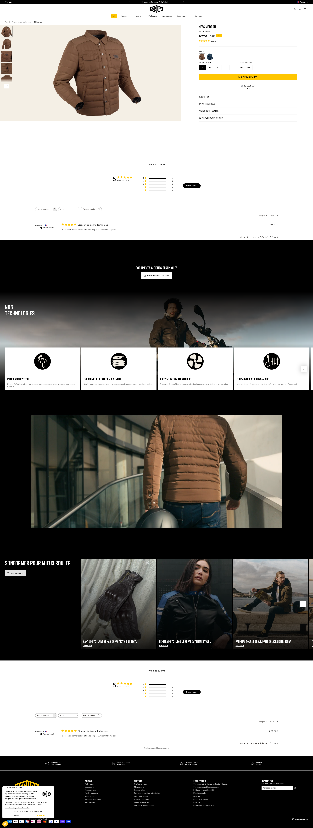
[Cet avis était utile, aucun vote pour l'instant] (270, 237)
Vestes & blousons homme (21, 22)
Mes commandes (141, 796)
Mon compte (139, 787)
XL (225, 68)
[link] (121, 763)
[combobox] (68, 209)
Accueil (7, 22)
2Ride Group (90, 796)
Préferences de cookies (299, 819)
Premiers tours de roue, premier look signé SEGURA (263, 641)
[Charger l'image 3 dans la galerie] (6, 68)
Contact (8, 2)
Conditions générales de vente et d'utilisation (210, 784)
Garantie (196, 802)
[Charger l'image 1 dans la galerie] (6, 31)
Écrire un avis (191, 186)
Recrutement (90, 802)
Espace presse (90, 790)
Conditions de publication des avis (156, 748)
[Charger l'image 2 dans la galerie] (6, 56)
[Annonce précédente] (129, 2)
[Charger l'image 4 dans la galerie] (6, 80)
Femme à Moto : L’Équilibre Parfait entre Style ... (185, 641)
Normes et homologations (144, 806)
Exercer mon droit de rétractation (147, 793)
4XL (248, 68)
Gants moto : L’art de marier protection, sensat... (110, 641)
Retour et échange (200, 799)
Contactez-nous (140, 784)
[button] (125, 16)
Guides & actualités (141, 802)
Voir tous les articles (15, 573)
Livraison (196, 796)
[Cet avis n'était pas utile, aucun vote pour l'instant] (275, 237)
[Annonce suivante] (184, 2)
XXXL (241, 68)
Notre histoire (90, 784)
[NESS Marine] (210, 57)
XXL (233, 68)
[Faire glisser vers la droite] (6, 86)
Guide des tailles (246, 63)
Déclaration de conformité (158, 275)
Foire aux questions (141, 799)
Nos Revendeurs (91, 793)
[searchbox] (43, 209)
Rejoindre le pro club (93, 799)
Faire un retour (139, 790)
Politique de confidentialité (203, 790)
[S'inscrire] (295, 788)
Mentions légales (200, 793)
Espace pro (89, 787)
